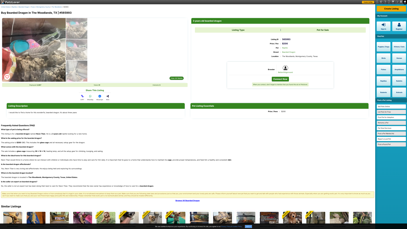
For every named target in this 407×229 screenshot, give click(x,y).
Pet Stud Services (384, 128)
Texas (33, 7)
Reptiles (14, 7)
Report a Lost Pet (384, 139)
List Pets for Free (384, 112)
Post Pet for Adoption (386, 117)
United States (5, 7)
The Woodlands (57, 7)
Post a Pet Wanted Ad (386, 134)
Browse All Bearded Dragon (188, 201)
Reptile (285, 48)
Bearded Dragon (24, 7)
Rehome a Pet (383, 123)
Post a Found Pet (384, 144)
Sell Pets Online (384, 106)
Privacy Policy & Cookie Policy (231, 226)
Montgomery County (43, 7)
